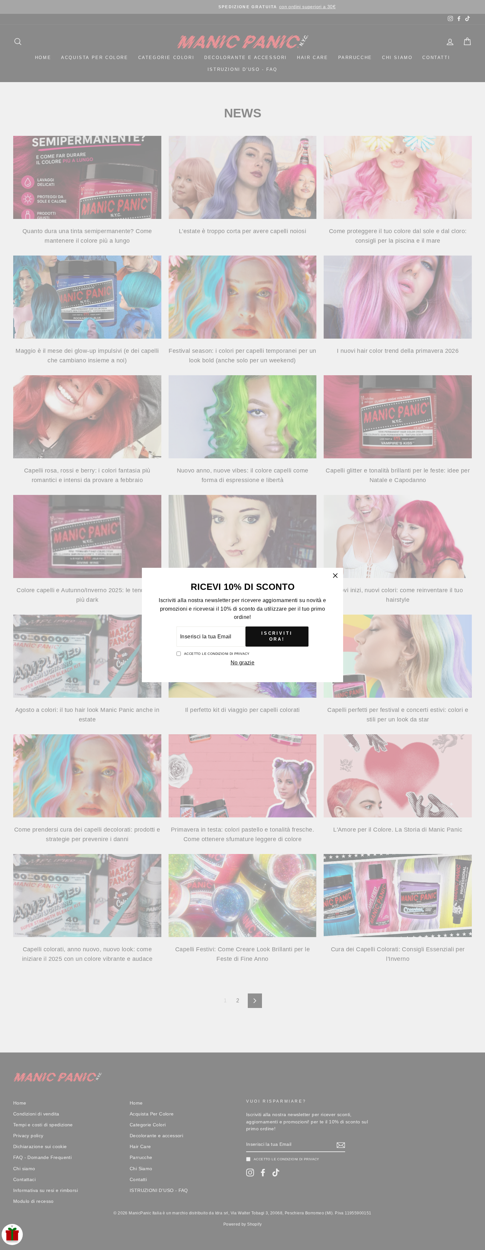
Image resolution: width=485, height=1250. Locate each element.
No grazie (243, 662)
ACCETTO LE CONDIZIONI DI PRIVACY (217, 653)
